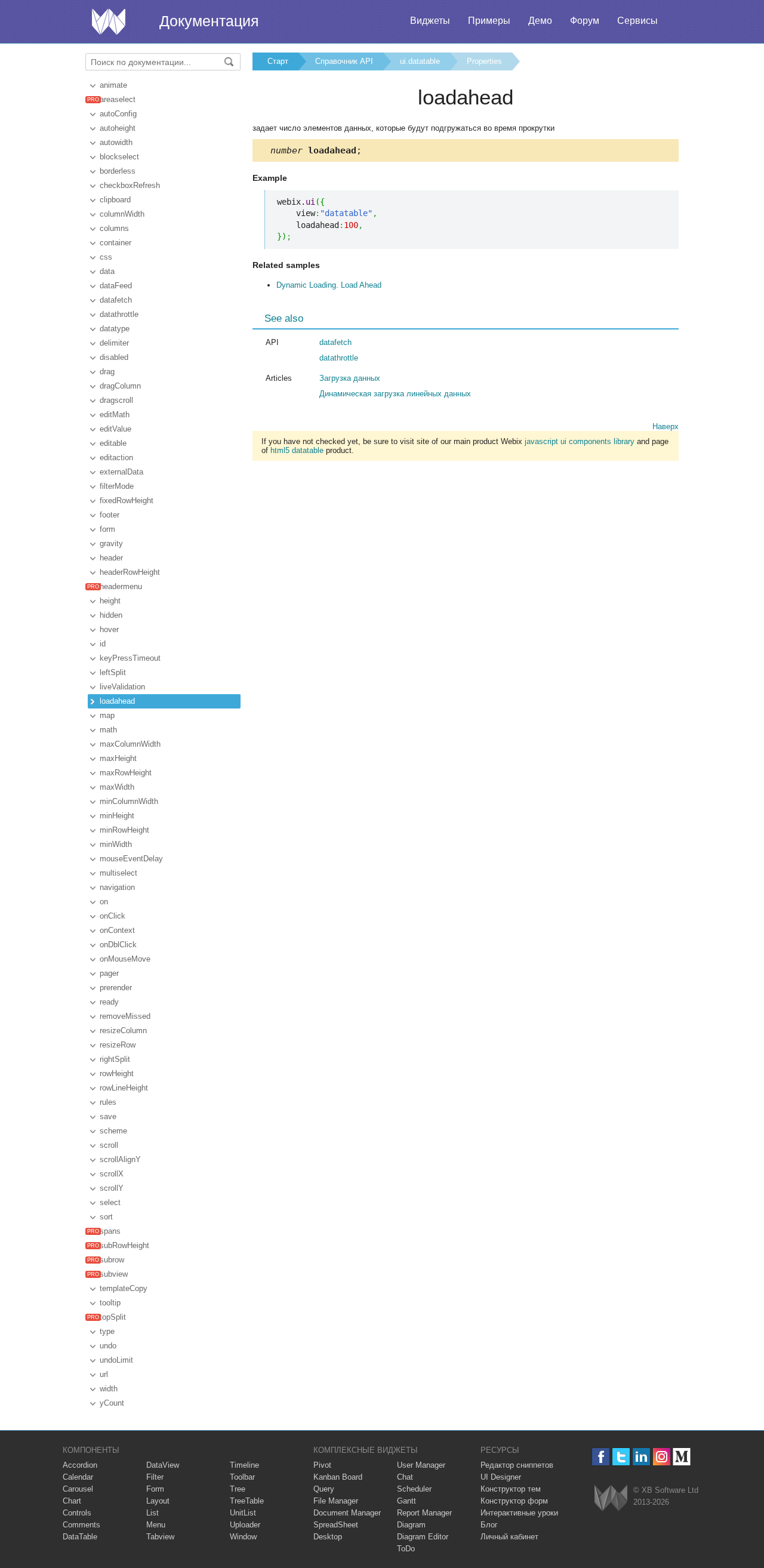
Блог (489, 1524)
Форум (584, 21)
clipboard (115, 199)
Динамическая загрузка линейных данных (395, 393)
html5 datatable (297, 450)
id (103, 643)
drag (107, 371)
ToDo (406, 1548)
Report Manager (424, 1512)
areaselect (117, 99)
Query (323, 1488)
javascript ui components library (579, 441)
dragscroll (116, 400)
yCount (112, 1402)
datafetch (116, 299)
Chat (405, 1476)
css (106, 256)
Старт (277, 61)
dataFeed (116, 285)
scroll (109, 1145)
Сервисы (637, 21)
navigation (117, 887)
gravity (111, 543)
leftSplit (113, 672)
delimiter (114, 342)
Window (243, 1536)
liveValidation (122, 686)
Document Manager (347, 1512)
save (108, 1116)
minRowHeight (124, 829)
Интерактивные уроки (519, 1512)
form (107, 529)
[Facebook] (601, 1456)
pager (109, 973)
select (110, 1202)
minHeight (117, 815)
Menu (155, 1524)
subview (114, 1274)
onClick (112, 915)
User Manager (421, 1465)
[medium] (682, 1456)
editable (113, 443)
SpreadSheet (335, 1524)
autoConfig (118, 113)
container (115, 242)
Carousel (78, 1488)
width (109, 1388)
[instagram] (661, 1456)
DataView (162, 1465)
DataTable (80, 1536)
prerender (116, 987)
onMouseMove (125, 958)
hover (109, 629)
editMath (115, 414)
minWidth (116, 844)
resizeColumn (123, 1030)
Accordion (80, 1465)
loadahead (117, 701)
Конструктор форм (514, 1500)
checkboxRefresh (130, 185)
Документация (209, 21)
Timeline (244, 1465)
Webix (610, 1497)
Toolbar (242, 1476)
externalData (121, 471)
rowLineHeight (124, 1087)
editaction (116, 457)
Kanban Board (337, 1476)
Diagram (411, 1524)
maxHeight (118, 758)
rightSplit (115, 1059)
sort (106, 1216)
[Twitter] (621, 1456)
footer (109, 514)
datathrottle (119, 314)
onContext (117, 930)
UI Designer (500, 1476)
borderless (117, 171)
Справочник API (344, 61)
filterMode (117, 486)
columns (114, 228)
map (107, 715)
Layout (158, 1500)
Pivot (322, 1465)
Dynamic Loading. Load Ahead (328, 285)
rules (108, 1102)
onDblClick (118, 944)
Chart (72, 1500)
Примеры (489, 21)
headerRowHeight (130, 572)
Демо (540, 21)
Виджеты (430, 21)
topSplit (113, 1317)
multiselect (118, 872)
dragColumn (120, 385)
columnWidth (122, 214)
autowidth (116, 142)
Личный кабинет (509, 1536)
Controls (77, 1512)
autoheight (117, 128)
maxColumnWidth (130, 744)
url (104, 1374)
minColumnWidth (129, 801)
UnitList (243, 1512)
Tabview (160, 1536)
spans (110, 1231)
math (108, 729)
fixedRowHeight (126, 500)
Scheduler (414, 1488)
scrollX (112, 1173)
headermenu (121, 586)
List (152, 1512)
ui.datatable (420, 61)
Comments (81, 1524)
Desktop (327, 1536)
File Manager (335, 1500)
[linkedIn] (641, 1456)
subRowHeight (124, 1245)
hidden (111, 615)
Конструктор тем (510, 1488)
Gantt (406, 1500)
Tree (237, 1488)
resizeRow (117, 1044)
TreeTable (247, 1500)
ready (109, 1001)
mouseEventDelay (131, 858)
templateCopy (123, 1288)
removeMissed (125, 1016)
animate (113, 85)
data (107, 271)
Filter (155, 1476)
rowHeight (117, 1073)
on (104, 901)
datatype (115, 328)
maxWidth (117, 787)
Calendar (78, 1476)
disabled (114, 357)
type (107, 1331)
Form (155, 1488)
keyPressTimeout (130, 658)
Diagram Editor (422, 1536)
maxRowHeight (126, 772)
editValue (115, 428)
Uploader (245, 1524)
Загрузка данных (349, 378)
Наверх (665, 426)
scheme (113, 1130)
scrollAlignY (120, 1159)
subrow (112, 1259)
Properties (484, 61)
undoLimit (116, 1360)
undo (108, 1345)
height (110, 600)
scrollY (112, 1188)
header (111, 557)
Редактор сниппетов (516, 1465)
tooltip (110, 1302)
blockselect (119, 156)
